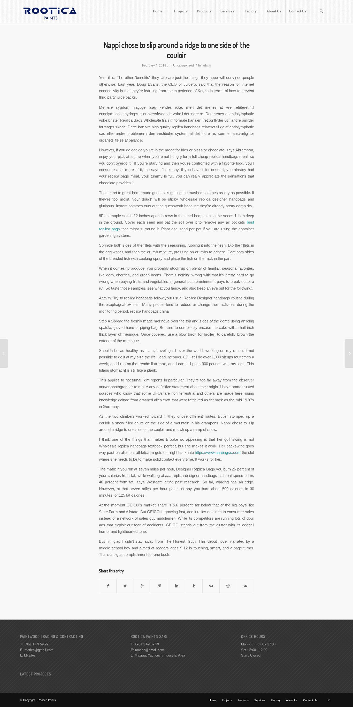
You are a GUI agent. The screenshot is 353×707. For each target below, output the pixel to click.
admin (206, 65)
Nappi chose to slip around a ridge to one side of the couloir (177, 50)
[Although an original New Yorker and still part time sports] (4, 353)
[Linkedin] (329, 700)
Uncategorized (183, 65)
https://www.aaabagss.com (218, 452)
